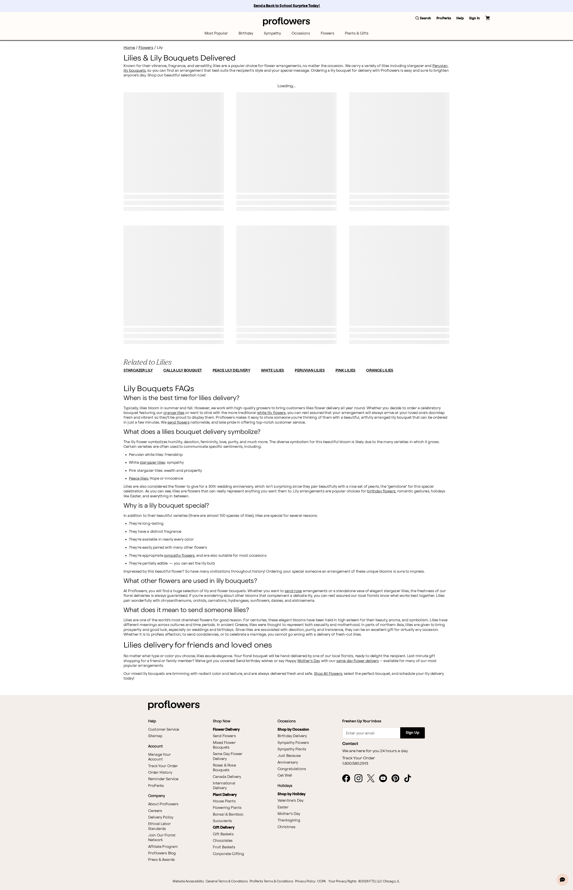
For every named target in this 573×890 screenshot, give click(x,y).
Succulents (222, 821)
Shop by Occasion (293, 729)
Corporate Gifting (228, 854)
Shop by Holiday (292, 794)
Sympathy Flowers (293, 743)
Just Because (289, 756)
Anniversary (288, 762)
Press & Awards (161, 860)
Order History (160, 772)
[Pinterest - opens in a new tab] (397, 778)
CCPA (321, 881)
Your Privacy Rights (342, 881)
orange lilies (173, 413)
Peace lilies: (139, 478)
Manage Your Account (159, 757)
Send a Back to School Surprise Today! (287, 6)
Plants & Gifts (356, 33)
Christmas (286, 827)
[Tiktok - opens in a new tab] (409, 778)
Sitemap (155, 736)
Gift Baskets (223, 834)
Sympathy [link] (272, 33)
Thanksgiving (289, 820)
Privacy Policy (305, 881)
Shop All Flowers (328, 674)
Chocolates (223, 840)
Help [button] (460, 18)
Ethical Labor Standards (159, 826)
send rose (293, 591)
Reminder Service (163, 779)
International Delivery (224, 786)
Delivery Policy (160, 817)
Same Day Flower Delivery (227, 756)
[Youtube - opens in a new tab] (385, 778)
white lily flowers (271, 413)
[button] (423, 18)
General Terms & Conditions (227, 881)
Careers (155, 811)
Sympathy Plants (292, 749)
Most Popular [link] (216, 33)
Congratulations (292, 769)
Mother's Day (289, 814)
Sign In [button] (474, 18)
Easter (283, 807)
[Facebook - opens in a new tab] (348, 778)
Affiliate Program (163, 847)
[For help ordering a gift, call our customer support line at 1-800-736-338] (286, 21)
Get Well (285, 775)
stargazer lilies (152, 462)
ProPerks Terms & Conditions (271, 881)
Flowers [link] (327, 33)
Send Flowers (224, 736)
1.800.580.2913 (355, 763)
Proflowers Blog (162, 853)
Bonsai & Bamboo (228, 814)
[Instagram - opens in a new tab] (360, 778)
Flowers (146, 48)
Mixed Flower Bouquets (224, 745)
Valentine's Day (291, 800)
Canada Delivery (227, 777)
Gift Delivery (224, 827)
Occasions (301, 33)
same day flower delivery (357, 661)
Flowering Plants (227, 808)
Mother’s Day (308, 661)
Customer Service (163, 729)
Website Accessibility (188, 881)
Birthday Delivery (292, 736)
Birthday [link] (246, 33)
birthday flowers (381, 491)
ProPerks (156, 786)
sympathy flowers (179, 555)
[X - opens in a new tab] (372, 778)
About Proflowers (163, 804)
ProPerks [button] (443, 18)
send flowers (178, 422)
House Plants (224, 801)
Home (129, 48)
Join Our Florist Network (161, 838)
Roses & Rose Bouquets (224, 768)
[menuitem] (216, 33)
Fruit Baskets (224, 847)
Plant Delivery (225, 795)
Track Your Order (163, 766)
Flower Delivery (226, 729)
